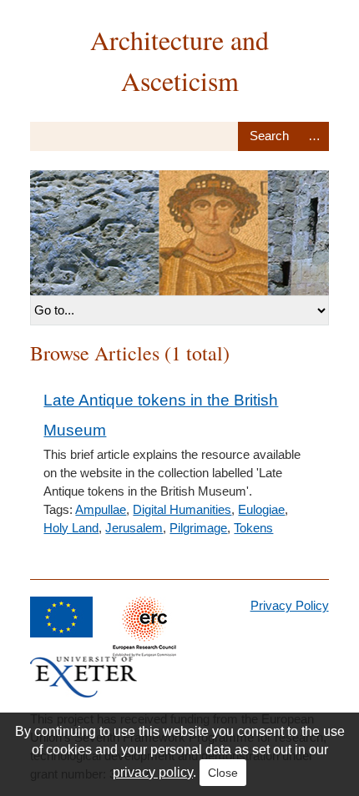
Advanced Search (315, 136)
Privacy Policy (289, 605)
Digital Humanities (182, 509)
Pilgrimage (198, 528)
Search (269, 136)
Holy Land (71, 528)
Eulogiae (261, 509)
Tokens (253, 528)
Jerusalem (134, 528)
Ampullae (100, 509)
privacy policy (153, 772)
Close (223, 772)
